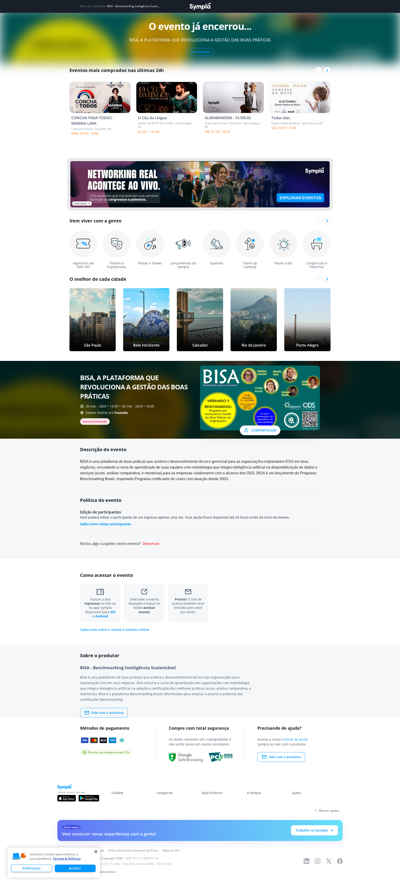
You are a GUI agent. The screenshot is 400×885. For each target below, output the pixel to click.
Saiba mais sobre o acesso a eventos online (114, 630)
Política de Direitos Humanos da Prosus (133, 850)
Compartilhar (263, 430)
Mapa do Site (170, 850)
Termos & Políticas (67, 859)
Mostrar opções (329, 811)
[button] (19, 856)
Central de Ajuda (295, 739)
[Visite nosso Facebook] (340, 861)
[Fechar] (96, 852)
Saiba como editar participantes (105, 524)
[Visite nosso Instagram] (317, 861)
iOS (113, 612)
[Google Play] (88, 798)
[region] (53, 862)
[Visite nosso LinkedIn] (306, 861)
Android (101, 616)
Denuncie (151, 543)
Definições (31, 868)
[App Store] (66, 798)
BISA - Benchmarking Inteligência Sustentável (133, 6)
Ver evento (200, 52)
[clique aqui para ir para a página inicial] (200, 6)
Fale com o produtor (107, 712)
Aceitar (75, 868)
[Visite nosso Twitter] (328, 861)
